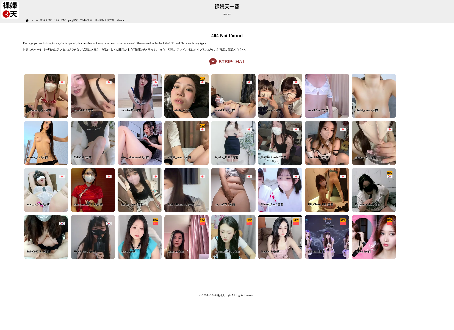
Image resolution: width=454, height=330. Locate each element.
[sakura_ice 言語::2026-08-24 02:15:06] (46, 164)
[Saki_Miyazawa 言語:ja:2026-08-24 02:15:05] (186, 211)
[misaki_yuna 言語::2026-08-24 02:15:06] (373, 116)
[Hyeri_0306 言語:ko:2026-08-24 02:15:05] (92, 258)
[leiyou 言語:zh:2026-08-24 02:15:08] (139, 258)
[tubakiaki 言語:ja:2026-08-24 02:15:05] (92, 116)
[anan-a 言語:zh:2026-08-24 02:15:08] (186, 258)
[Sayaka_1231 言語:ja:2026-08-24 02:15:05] (233, 164)
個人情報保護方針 (104, 20)
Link (56, 20)
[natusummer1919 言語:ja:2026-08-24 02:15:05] (92, 211)
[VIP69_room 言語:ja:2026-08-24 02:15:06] (186, 164)
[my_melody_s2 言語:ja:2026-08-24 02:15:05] (186, 116)
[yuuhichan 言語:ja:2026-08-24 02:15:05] (327, 164)
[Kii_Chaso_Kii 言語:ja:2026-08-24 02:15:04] (327, 211)
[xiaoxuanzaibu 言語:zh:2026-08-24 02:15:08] (233, 258)
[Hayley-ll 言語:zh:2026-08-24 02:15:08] (280, 258)
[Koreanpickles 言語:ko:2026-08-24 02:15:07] (373, 211)
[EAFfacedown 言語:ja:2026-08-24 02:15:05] (280, 164)
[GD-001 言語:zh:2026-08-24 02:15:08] (327, 258)
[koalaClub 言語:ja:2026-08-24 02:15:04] (233, 116)
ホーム (34, 20)
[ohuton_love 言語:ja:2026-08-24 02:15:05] (139, 211)
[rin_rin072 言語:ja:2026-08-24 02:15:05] (233, 211)
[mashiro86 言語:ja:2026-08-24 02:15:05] (139, 116)
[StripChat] (227, 66)
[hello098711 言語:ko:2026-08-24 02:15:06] (46, 258)
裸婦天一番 (227, 6)
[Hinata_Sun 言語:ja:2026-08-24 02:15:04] (280, 211)
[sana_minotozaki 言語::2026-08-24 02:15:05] (139, 164)
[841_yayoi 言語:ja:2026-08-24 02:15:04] (280, 116)
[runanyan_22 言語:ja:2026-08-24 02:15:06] (46, 116)
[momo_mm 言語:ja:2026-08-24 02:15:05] (373, 164)
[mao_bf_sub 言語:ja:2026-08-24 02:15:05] (46, 211)
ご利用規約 (86, 20)
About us (120, 20)
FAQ (63, 20)
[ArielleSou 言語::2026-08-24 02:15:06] (327, 116)
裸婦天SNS (46, 20)
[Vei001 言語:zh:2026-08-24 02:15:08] (373, 258)
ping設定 (73, 20)
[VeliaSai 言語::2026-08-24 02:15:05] (92, 164)
